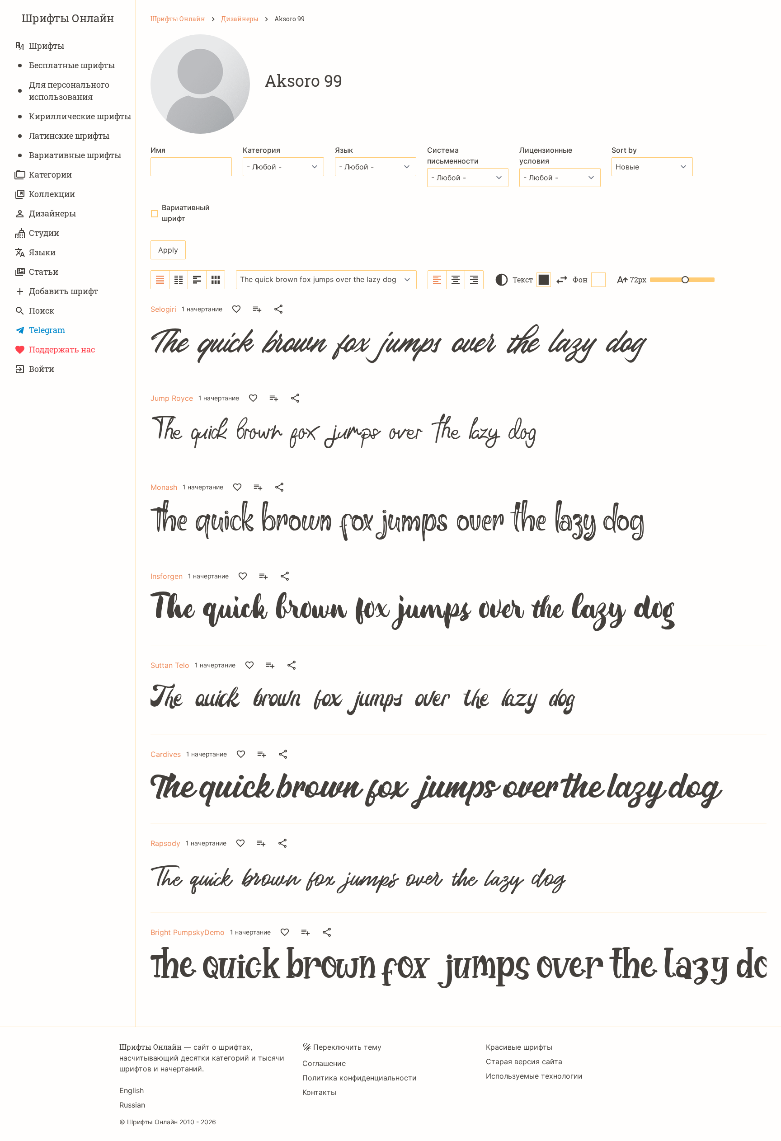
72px (638, 279)
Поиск (41, 310)
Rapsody (165, 843)
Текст (523, 279)
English (131, 1090)
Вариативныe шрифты (75, 155)
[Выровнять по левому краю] (437, 280)
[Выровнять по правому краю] (474, 280)
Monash (164, 487)
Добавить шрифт (63, 291)
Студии (44, 232)
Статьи (43, 271)
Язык (344, 150)
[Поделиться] (278, 309)
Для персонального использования (69, 90)
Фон (580, 279)
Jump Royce (172, 398)
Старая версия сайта (524, 1061)
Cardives (166, 754)
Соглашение (324, 1063)
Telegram (47, 329)
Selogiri (163, 309)
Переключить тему (347, 1047)
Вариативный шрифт (186, 213)
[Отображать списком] (160, 280)
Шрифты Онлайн (68, 18)
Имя (158, 150)
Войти (41, 368)
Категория (261, 150)
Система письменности (453, 155)
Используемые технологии (534, 1075)
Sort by (624, 150)
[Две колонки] (178, 280)
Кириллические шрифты (80, 116)
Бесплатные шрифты (72, 65)
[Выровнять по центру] (456, 280)
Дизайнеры (52, 213)
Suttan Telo (170, 665)
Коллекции (52, 193)
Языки (42, 252)
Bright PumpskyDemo (188, 932)
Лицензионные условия (545, 155)
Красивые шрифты (519, 1047)
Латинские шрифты (69, 135)
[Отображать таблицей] (216, 280)
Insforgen (167, 576)
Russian (132, 1104)
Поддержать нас (62, 349)
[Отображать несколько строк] (197, 280)
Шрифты (46, 45)
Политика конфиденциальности (359, 1077)
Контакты (319, 1092)
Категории (50, 174)
